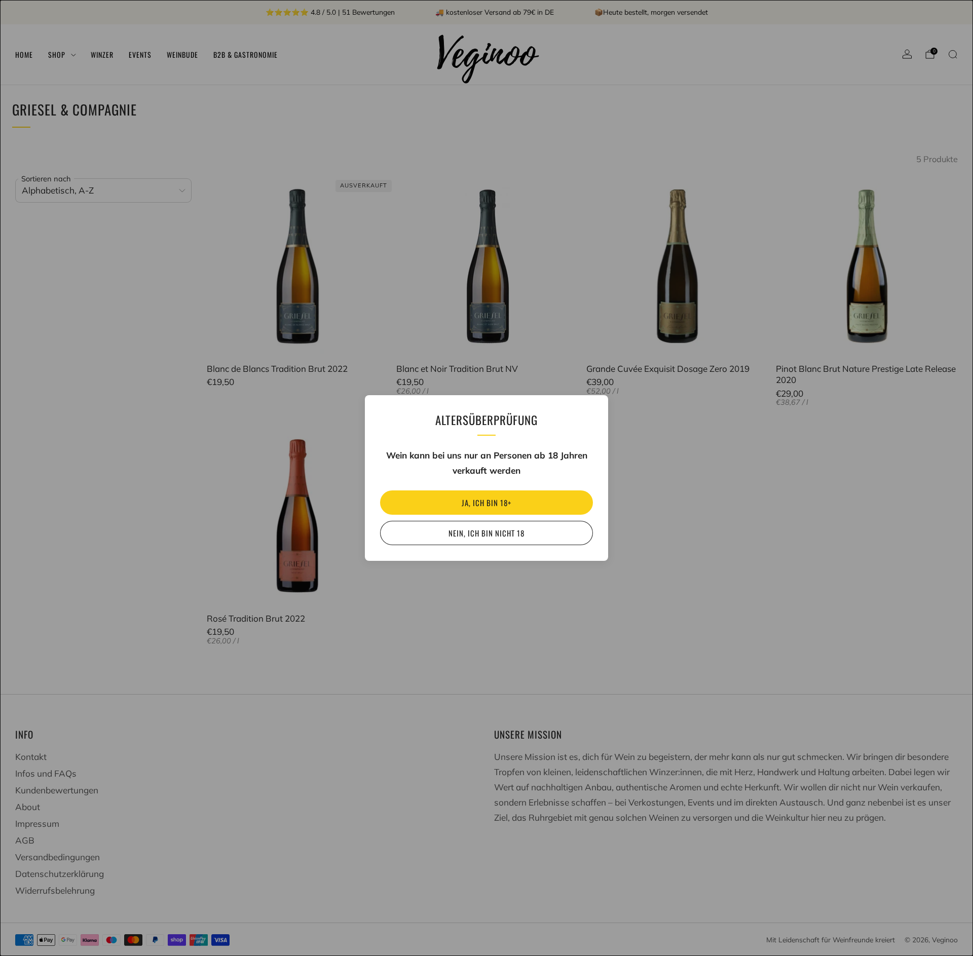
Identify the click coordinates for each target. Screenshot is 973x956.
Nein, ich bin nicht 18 (486, 533)
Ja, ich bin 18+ (486, 502)
